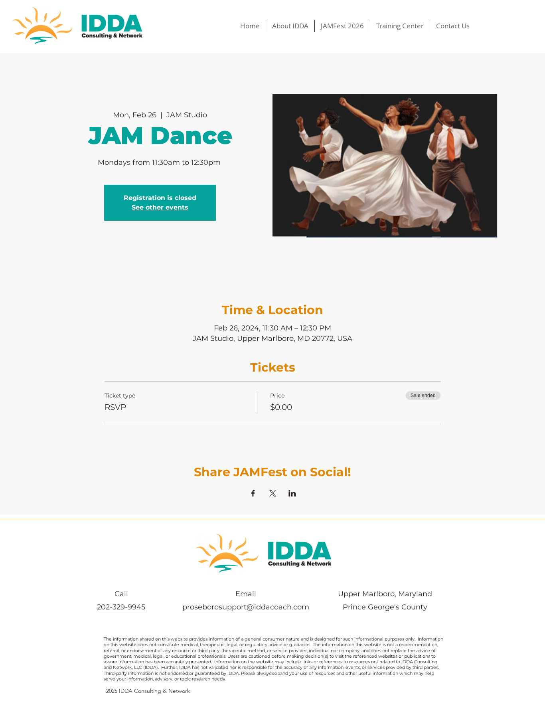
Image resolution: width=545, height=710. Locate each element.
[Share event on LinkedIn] (292, 493)
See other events (160, 207)
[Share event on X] (272, 493)
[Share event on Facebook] (253, 493)
